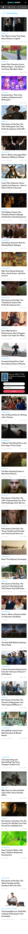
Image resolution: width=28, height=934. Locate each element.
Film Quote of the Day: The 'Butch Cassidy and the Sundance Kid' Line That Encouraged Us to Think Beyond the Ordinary (12, 885)
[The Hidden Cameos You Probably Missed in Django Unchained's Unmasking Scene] (14, 200)
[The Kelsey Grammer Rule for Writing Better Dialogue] (14, 231)
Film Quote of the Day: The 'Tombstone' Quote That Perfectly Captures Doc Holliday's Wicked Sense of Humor (12, 305)
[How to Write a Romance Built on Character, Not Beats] (14, 602)
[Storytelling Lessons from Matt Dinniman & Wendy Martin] (14, 718)
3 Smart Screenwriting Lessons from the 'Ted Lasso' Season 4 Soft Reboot (14, 671)
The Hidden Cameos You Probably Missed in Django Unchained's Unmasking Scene (13, 214)
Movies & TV (4, 33)
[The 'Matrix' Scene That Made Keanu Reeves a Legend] (14, 24)
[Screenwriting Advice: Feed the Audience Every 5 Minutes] (14, 349)
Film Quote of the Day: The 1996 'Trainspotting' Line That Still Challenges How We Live (13, 500)
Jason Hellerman (7, 160)
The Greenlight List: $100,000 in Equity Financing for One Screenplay (13, 913)
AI (5, 7)
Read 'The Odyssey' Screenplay (13, 559)
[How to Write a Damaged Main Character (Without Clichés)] (14, 143)
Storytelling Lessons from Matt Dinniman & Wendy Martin (11, 732)
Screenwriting (23, 7)
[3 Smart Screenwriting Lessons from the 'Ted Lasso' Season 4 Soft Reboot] (14, 657)
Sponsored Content (8, 919)
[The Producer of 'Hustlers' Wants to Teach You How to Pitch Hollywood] (14, 928)
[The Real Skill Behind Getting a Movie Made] (14, 630)
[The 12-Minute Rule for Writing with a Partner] (14, 403)
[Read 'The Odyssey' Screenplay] (14, 547)
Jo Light (5, 103)
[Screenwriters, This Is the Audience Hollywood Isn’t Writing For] (14, 83)
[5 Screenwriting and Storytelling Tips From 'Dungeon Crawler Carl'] (14, 748)
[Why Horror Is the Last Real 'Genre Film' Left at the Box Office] (14, 778)
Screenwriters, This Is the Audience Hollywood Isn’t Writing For (11, 97)
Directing (13, 7)
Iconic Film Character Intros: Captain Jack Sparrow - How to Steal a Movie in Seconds (14, 185)
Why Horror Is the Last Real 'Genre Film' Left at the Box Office (12, 792)
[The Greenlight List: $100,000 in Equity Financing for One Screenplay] (14, 899)
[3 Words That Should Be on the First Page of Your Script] (14, 431)
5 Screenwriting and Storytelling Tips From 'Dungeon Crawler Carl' (10, 762)
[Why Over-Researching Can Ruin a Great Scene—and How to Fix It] (14, 259)
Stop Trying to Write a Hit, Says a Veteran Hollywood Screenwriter (12, 852)
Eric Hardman (6, 41)
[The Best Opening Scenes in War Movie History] (14, 459)
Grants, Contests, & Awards (9, 908)
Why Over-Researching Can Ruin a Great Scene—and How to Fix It (13, 273)
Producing (4, 92)
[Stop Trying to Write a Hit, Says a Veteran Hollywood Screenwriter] (14, 838)
